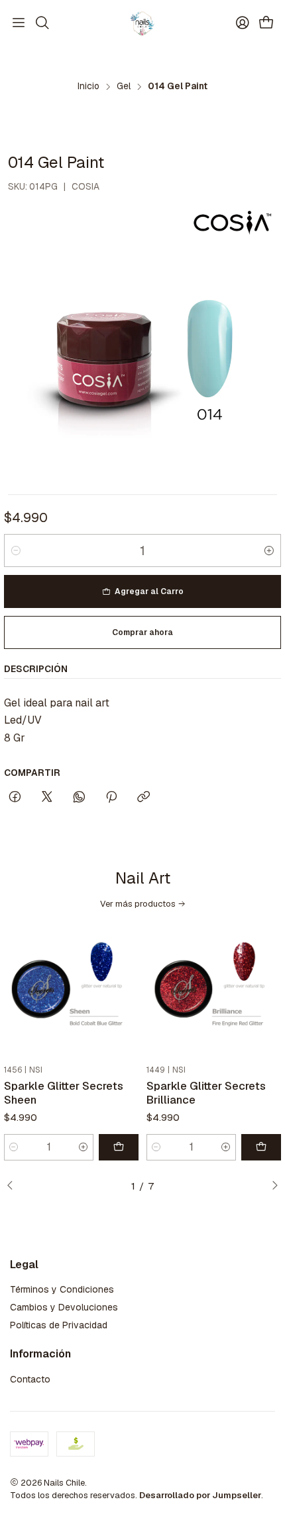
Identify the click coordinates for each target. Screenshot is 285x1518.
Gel (124, 86)
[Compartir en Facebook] (15, 798)
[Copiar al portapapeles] (143, 798)
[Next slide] (271, 1186)
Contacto (30, 1379)
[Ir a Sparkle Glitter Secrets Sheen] (71, 992)
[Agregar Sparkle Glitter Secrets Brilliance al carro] (261, 1147)
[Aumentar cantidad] (269, 550)
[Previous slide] (14, 1186)
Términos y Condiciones (62, 1289)
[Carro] (266, 23)
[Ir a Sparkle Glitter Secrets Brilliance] (213, 992)
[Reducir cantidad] (16, 550)
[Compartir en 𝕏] (47, 798)
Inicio (88, 86)
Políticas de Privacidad (58, 1325)
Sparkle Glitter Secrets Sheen (63, 1093)
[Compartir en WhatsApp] (79, 798)
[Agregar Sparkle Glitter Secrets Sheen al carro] (119, 1147)
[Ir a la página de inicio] (142, 23)
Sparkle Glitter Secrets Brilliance (206, 1093)
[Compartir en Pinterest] (111, 798)
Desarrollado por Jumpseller (200, 1495)
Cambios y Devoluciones (64, 1307)
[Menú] (18, 23)
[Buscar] (41, 23)
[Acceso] (242, 23)
